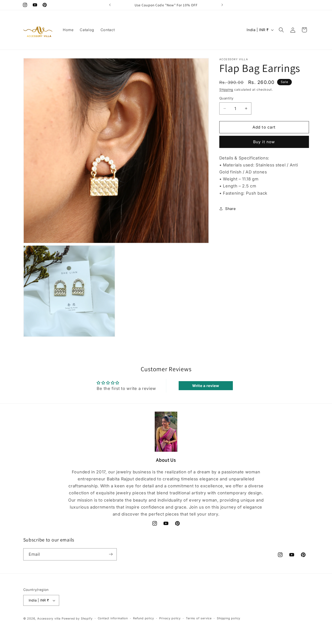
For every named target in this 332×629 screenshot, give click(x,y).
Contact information (113, 618)
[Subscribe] (111, 554)
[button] (281, 30)
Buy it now (264, 141)
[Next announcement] (222, 5)
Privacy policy (170, 618)
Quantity (226, 98)
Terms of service (199, 618)
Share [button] (230, 208)
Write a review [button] (205, 385)
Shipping (226, 89)
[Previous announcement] (110, 5)
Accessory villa (49, 618)
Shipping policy (228, 618)
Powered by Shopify (77, 618)
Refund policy (143, 618)
